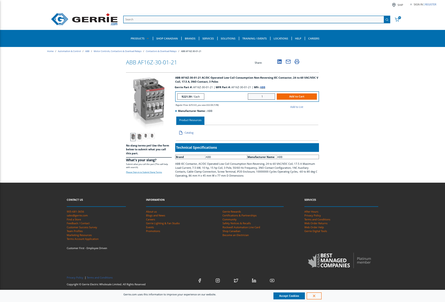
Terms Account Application (83, 239)
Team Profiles (75, 231)
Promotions (153, 231)
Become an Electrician (235, 235)
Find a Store (74, 219)
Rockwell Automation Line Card (241, 227)
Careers (150, 219)
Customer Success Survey (82, 227)
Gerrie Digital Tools (315, 231)
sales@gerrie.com (77, 215)
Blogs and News (155, 215)
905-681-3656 (75, 211)
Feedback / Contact (78, 223)
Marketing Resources (79, 235)
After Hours (311, 211)
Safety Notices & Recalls (236, 223)
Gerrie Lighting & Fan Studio (163, 223)
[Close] (314, 295)
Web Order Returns (315, 223)
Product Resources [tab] (190, 120)
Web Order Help (314, 227)
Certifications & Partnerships (239, 215)
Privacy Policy (312, 215)
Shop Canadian (231, 231)
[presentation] (190, 121)
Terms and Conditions (317, 219)
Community (229, 219)
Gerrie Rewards (231, 211)
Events (150, 227)
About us (151, 211)
